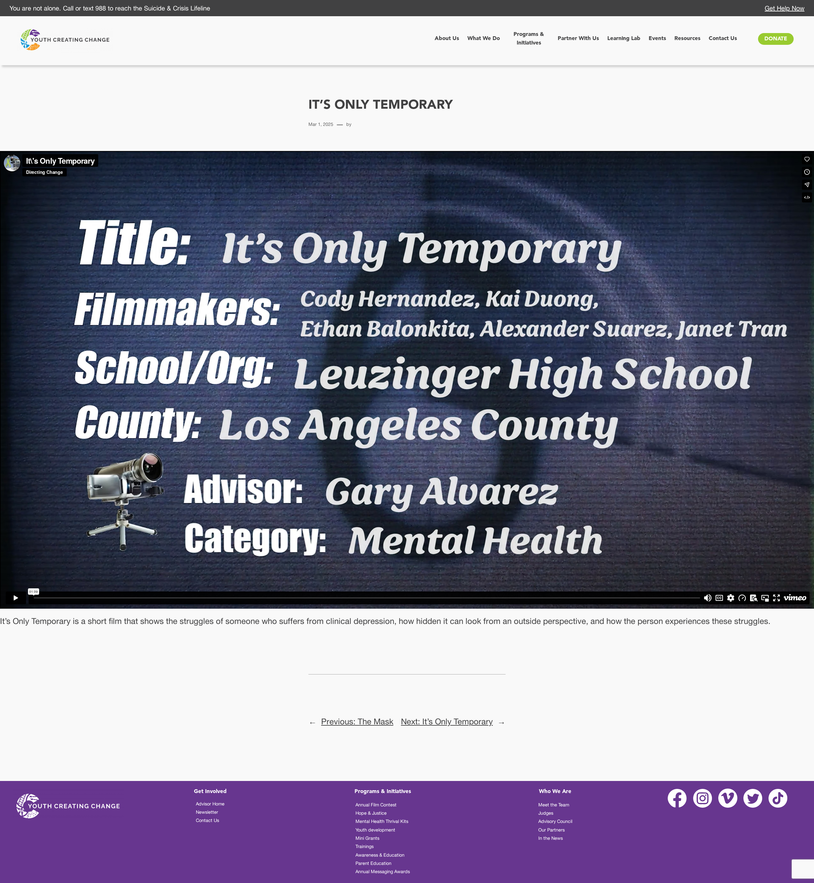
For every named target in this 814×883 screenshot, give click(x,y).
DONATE (775, 39)
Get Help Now (784, 8)
